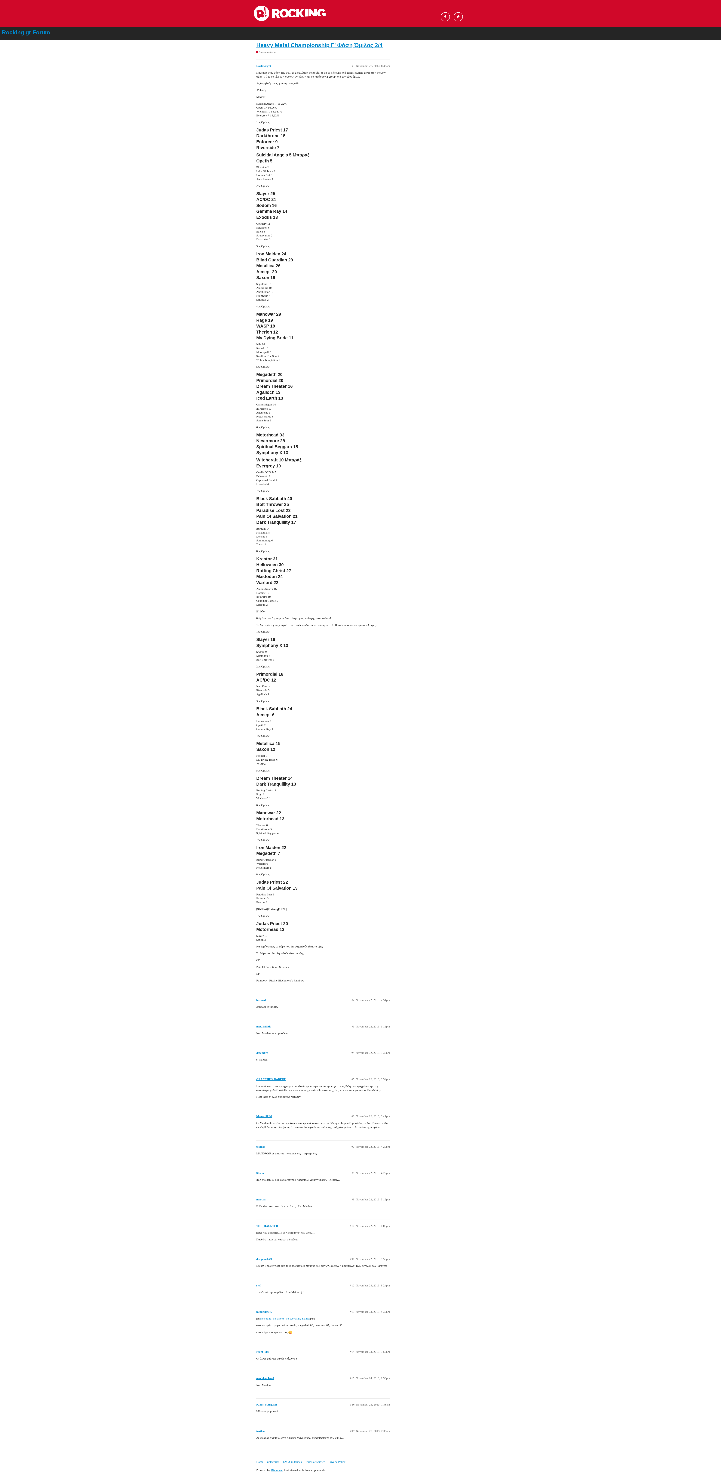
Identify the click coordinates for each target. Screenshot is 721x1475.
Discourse (277, 1470)
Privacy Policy (337, 1461)
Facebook (445, 16)
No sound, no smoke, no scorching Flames (285, 1318)
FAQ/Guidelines (292, 1461)
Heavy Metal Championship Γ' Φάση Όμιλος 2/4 (319, 45)
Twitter (458, 16)
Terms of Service (315, 1461)
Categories (273, 1461)
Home (259, 1461)
